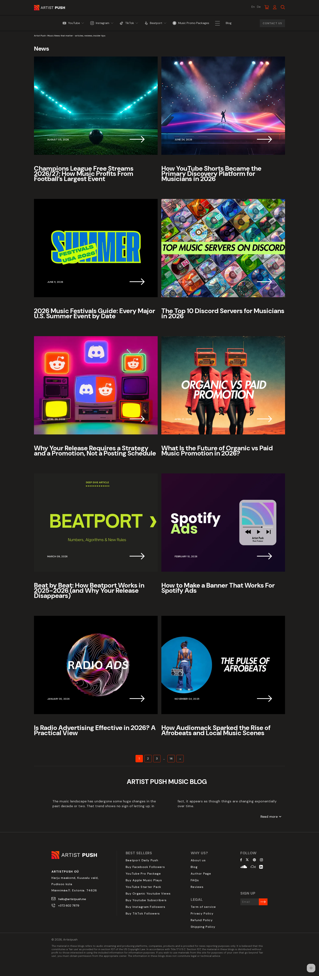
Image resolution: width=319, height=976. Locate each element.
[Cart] (266, 7)
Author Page (201, 874)
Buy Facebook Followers (145, 867)
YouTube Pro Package (143, 874)
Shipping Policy (203, 927)
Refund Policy (202, 920)
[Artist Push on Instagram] (261, 860)
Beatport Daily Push (142, 860)
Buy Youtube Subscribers (146, 900)
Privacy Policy (202, 913)
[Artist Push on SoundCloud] (243, 867)
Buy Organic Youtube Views (148, 893)
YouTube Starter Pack (144, 887)
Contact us (272, 23)
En (253, 7)
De (259, 7)
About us (198, 860)
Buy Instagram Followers (146, 907)
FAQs (195, 880)
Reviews (197, 887)
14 (171, 758)
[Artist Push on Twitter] (247, 860)
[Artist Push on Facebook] (241, 860)
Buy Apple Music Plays (144, 880)
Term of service (203, 907)
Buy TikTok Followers (143, 913)
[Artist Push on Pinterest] (254, 860)
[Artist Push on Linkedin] (261, 867)
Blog (194, 867)
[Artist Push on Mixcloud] (253, 867)
